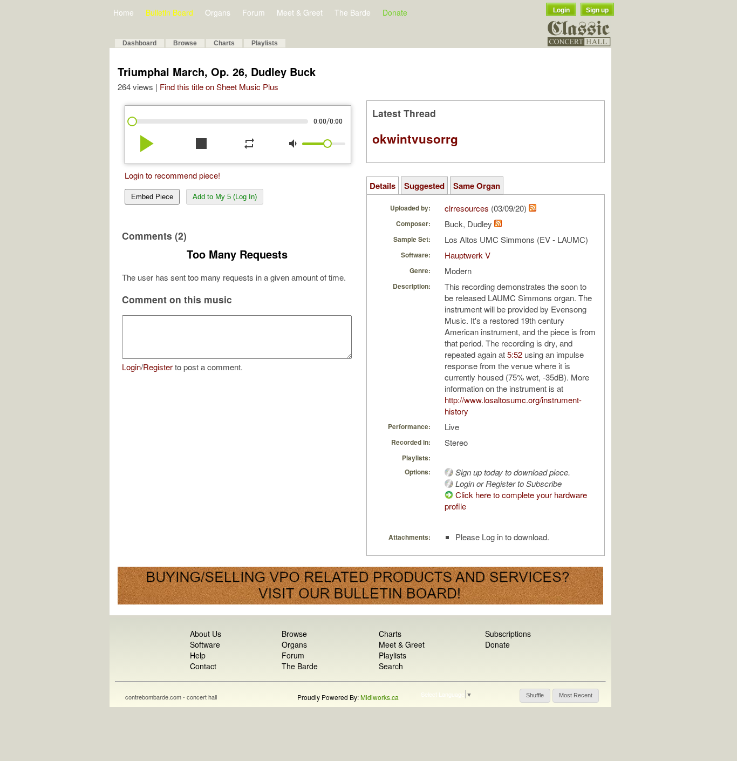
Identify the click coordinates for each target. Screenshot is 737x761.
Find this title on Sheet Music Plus (219, 86)
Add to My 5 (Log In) (225, 197)
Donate (395, 12)
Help (198, 655)
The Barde (353, 12)
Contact (203, 666)
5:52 (514, 354)
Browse (185, 43)
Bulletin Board (169, 12)
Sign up (597, 10)
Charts (224, 43)
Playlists (264, 43)
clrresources (467, 208)
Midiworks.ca (379, 697)
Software (205, 644)
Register (158, 366)
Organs (217, 12)
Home (123, 12)
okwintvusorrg (415, 138)
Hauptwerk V (467, 255)
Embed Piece (152, 197)
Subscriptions (508, 633)
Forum (253, 12)
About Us (205, 633)
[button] (535, 696)
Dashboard (139, 43)
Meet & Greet (300, 12)
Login (561, 10)
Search (391, 666)
